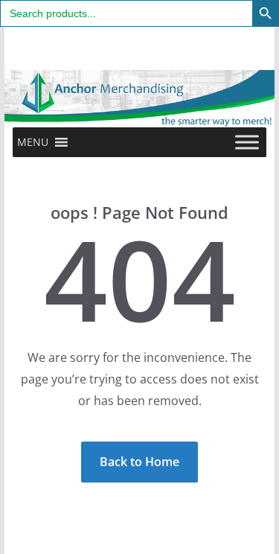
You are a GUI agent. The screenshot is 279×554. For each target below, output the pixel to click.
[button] (32, 142)
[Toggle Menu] (247, 142)
